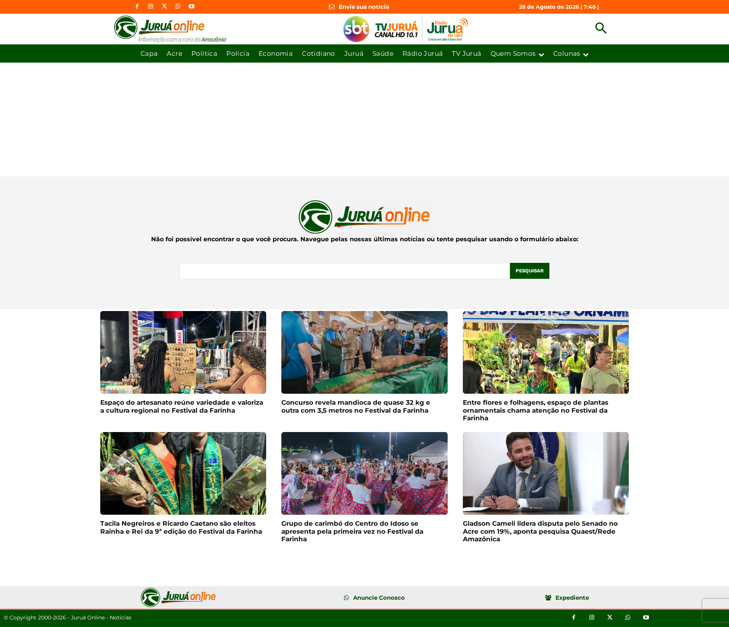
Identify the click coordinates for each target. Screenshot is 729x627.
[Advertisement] (364, 119)
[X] (164, 7)
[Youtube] (192, 7)
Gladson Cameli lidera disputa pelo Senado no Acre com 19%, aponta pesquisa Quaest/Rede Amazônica (540, 531)
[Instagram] (151, 7)
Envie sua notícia (364, 6)
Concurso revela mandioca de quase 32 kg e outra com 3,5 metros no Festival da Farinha (355, 406)
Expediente (572, 597)
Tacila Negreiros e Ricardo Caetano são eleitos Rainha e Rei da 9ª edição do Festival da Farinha (181, 527)
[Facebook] (137, 7)
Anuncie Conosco (379, 597)
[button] (601, 29)
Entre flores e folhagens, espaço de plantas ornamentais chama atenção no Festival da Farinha (535, 410)
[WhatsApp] (178, 7)
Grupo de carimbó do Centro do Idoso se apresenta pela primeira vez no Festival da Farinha (352, 531)
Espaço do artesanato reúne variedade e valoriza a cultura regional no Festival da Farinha (181, 406)
